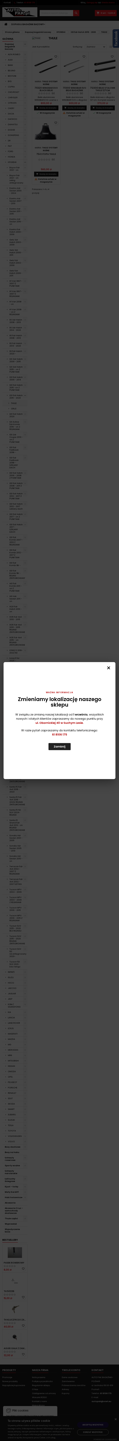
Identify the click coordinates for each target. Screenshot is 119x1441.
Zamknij (59, 746)
